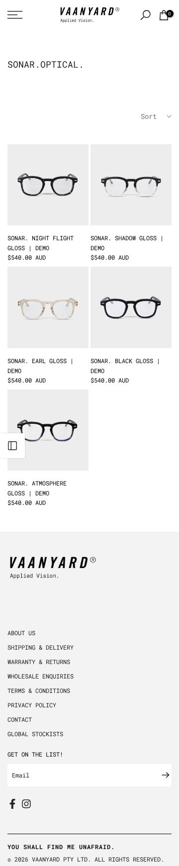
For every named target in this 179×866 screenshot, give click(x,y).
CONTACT (19, 719)
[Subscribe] (161, 775)
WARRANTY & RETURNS (38, 662)
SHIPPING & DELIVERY (40, 647)
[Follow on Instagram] (26, 803)
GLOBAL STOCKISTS (35, 734)
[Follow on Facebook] (12, 803)
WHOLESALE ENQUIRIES (40, 676)
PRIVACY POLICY (31, 705)
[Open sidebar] (12, 445)
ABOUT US (21, 633)
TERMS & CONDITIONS (38, 690)
